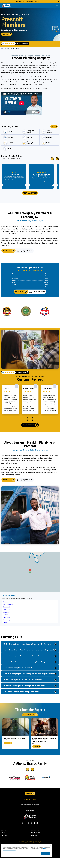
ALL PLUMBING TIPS (28, 714)
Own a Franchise (5, 835)
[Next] (57, 158)
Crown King (6, 620)
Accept (45, 853)
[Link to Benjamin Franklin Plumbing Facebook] (23, 823)
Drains (33, 743)
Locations (7, 48)
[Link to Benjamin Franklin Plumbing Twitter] (25, 823)
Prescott (18, 48)
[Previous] (52, 158)
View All (53, 126)
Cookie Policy (12, 850)
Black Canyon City (8, 604)
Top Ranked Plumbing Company (29, 1)
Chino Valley (6, 609)
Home (2, 48)
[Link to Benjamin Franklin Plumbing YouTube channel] (28, 823)
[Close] (50, 845)
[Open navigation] (57, 6)
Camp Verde (6, 607)
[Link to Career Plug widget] (34, 823)
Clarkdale (6, 612)
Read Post (7, 742)
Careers (3, 832)
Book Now (5, 34)
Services (3, 830)
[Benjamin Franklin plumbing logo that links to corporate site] (6, 6)
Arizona (12, 48)
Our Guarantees (35, 830)
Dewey (5, 622)
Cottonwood (6, 617)
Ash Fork (5, 602)
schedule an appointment (16, 79)
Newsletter (34, 835)
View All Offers (30, 193)
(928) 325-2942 (26, 251)
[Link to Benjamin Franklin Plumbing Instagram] (31, 823)
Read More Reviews (28, 425)
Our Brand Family (35, 832)
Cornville (5, 614)
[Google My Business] (37, 823)
